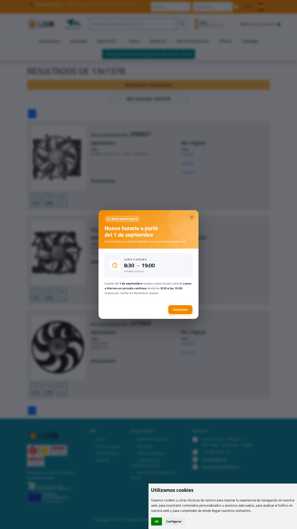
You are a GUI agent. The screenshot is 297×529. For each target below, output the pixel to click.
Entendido (180, 309)
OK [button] (157, 521)
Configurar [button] (174, 521)
